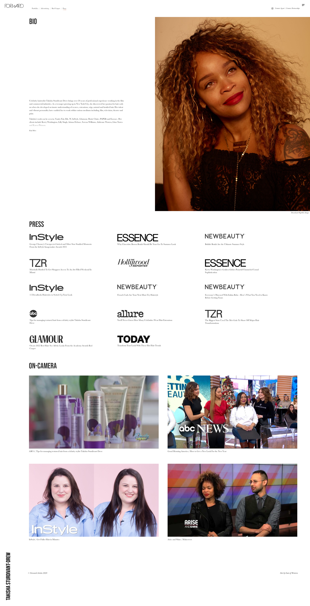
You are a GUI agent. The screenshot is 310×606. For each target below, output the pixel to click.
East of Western (292, 573)
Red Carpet (56, 8)
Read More (32, 131)
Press (64, 8)
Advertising (45, 8)
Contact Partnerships (293, 8)
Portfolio (35, 8)
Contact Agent (279, 8)
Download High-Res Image (300, 213)
